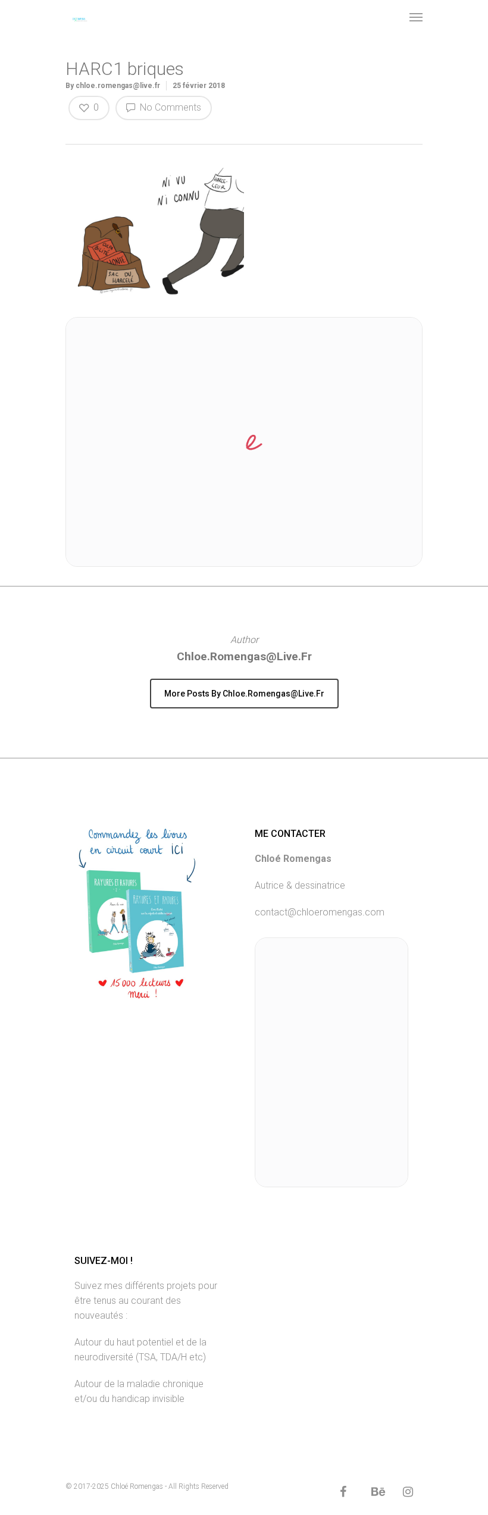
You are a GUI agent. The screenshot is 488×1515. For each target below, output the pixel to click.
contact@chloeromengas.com (319, 912)
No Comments (169, 107)
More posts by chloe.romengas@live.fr (244, 693)
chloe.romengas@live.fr (118, 85)
